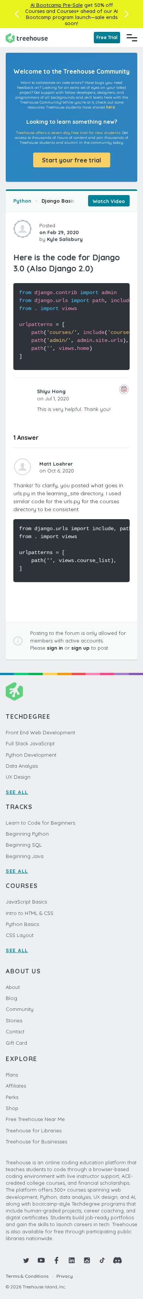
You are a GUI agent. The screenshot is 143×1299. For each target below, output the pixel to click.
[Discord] (117, 1260)
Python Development (31, 755)
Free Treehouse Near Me (35, 1119)
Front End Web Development (40, 732)
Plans (12, 1075)
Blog (11, 998)
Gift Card (16, 1043)
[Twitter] (26, 1260)
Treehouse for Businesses (36, 1141)
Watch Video (109, 201)
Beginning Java (24, 856)
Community (20, 1009)
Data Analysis (22, 766)
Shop (12, 1108)
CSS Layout (20, 935)
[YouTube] (41, 1260)
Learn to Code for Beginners (40, 823)
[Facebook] (56, 1260)
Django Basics (60, 201)
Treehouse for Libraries (33, 1130)
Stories (14, 1020)
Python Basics (22, 924)
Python (22, 201)
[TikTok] (102, 1260)
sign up (80, 648)
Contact (15, 1031)
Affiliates (16, 1086)
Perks (12, 1097)
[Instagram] (87, 1260)
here (110, 107)
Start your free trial (71, 160)
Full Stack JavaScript (30, 743)
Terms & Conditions (27, 1276)
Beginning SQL (24, 845)
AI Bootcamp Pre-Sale (57, 5)
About (13, 987)
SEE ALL (17, 792)
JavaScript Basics (26, 902)
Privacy (64, 1276)
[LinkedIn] (71, 1260)
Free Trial (106, 37)
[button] (16, 14)
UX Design (18, 777)
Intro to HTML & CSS (29, 913)
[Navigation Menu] (132, 37)
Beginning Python (27, 834)
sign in (55, 648)
